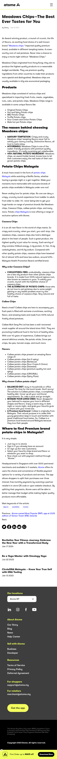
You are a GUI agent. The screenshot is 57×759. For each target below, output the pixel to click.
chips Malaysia (22, 212)
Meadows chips (16, 46)
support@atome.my (18, 685)
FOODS (25, 507)
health (5, 507)
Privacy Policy (14, 669)
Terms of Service (16, 665)
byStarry (5, 28)
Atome (41, 467)
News (10, 632)
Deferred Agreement (18, 673)
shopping (15, 507)
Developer (12, 653)
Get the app (18, 708)
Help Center (13, 636)
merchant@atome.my (19, 694)
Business (11, 649)
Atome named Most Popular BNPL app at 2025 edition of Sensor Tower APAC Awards (28, 514)
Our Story (12, 624)
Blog (9, 628)
